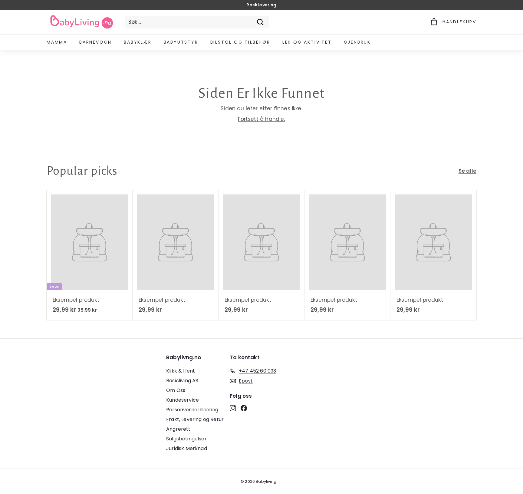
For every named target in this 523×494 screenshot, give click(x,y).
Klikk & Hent (180, 370)
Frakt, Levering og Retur (195, 419)
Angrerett (178, 429)
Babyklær (137, 42)
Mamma (57, 42)
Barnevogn (95, 42)
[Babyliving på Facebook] (244, 408)
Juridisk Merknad (186, 448)
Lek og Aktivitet (307, 42)
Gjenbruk (357, 42)
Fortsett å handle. (261, 119)
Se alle (467, 170)
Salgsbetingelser (186, 438)
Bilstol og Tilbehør (240, 42)
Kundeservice (182, 399)
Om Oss (175, 390)
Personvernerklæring (192, 409)
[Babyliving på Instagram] (233, 408)
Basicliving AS (182, 380)
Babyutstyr (181, 42)
